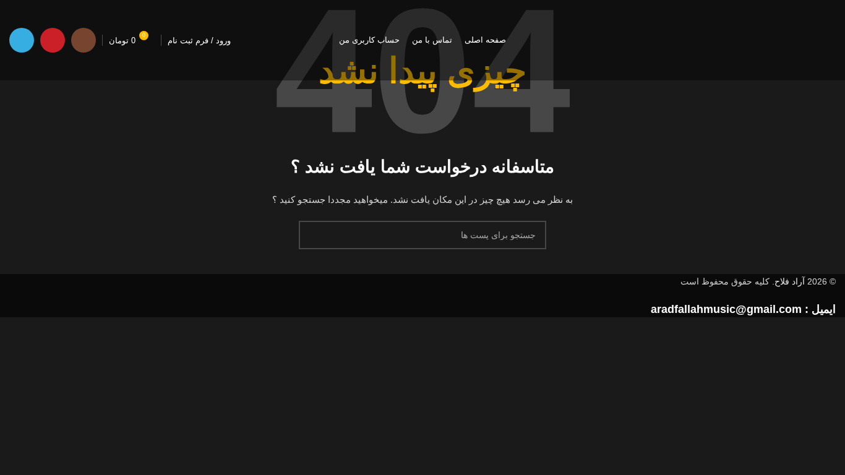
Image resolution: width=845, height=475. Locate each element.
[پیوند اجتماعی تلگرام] (21, 40)
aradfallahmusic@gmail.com (726, 309)
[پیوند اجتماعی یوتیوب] (52, 40)
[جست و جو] (313, 235)
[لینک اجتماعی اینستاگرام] (83, 40)
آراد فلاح (789, 281)
